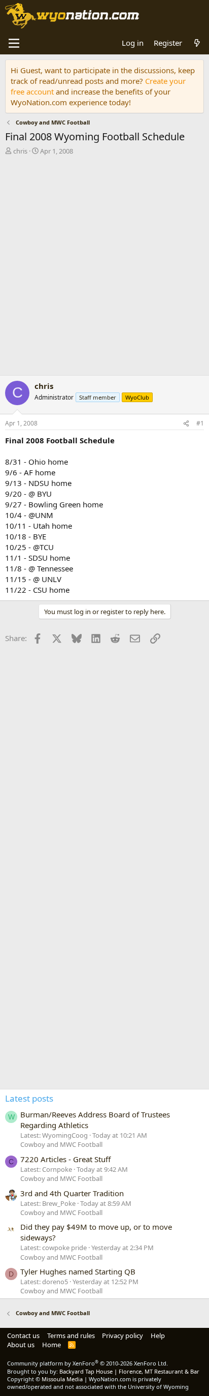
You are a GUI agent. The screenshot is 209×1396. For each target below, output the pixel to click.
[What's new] (197, 43)
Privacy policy (122, 1335)
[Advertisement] (104, 268)
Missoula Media (62, 1379)
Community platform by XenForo (87, 1363)
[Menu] (14, 43)
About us (20, 1344)
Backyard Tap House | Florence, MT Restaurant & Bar (129, 1371)
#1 (200, 423)
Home (51, 1344)
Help (158, 1335)
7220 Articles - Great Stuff (65, 1159)
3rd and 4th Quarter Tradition (72, 1193)
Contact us (23, 1335)
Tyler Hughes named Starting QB (77, 1271)
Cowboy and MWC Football (61, 1144)
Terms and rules (71, 1335)
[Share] (186, 424)
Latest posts (29, 1098)
